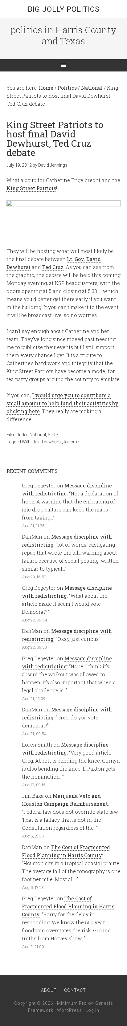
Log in (92, 1010)
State (53, 434)
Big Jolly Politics (64, 9)
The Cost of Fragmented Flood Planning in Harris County (68, 906)
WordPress (69, 1010)
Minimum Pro (72, 1003)
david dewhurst (47, 441)
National (38, 434)
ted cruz (71, 441)
